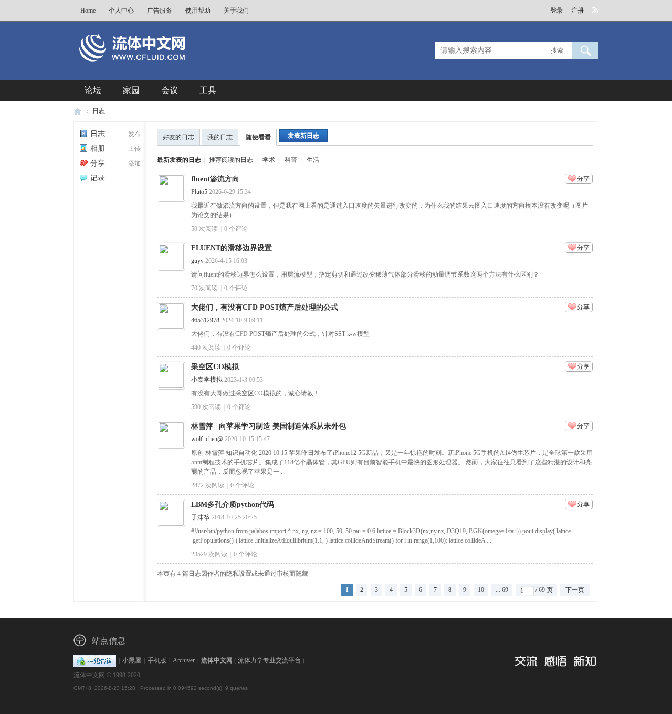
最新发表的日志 (179, 160)
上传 (134, 148)
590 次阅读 (206, 407)
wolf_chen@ (207, 439)
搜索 (557, 50)
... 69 (502, 590)
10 (481, 590)
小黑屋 (131, 660)
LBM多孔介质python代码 (232, 504)
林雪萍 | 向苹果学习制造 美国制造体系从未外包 (268, 426)
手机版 (157, 660)
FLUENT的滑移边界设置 (231, 248)
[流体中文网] (167, 66)
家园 (131, 90)
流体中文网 (78, 111)
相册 (97, 148)
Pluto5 (199, 192)
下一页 (574, 590)
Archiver (184, 660)
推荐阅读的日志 (231, 160)
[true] (585, 50)
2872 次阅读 (207, 485)
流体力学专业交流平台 (269, 660)
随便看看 (258, 137)
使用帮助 (198, 10)
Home (88, 10)
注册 (577, 10)
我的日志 (220, 137)
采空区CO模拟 (215, 367)
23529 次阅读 (209, 554)
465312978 (205, 320)
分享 (97, 163)
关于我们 (236, 10)
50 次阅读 (204, 228)
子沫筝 (200, 517)
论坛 (93, 90)
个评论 (236, 228)
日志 (98, 111)
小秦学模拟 (207, 379)
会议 (169, 90)
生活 (313, 160)
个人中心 (121, 10)
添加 (134, 163)
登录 (556, 10)
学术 (268, 160)
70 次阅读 (204, 288)
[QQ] (95, 660)
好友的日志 (178, 137)
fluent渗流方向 (215, 179)
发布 (134, 134)
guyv (197, 260)
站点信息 (108, 640)
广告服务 (159, 10)
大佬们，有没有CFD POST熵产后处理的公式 (264, 307)
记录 (97, 178)
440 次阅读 (206, 347)
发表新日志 (303, 135)
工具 (208, 90)
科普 (291, 160)
